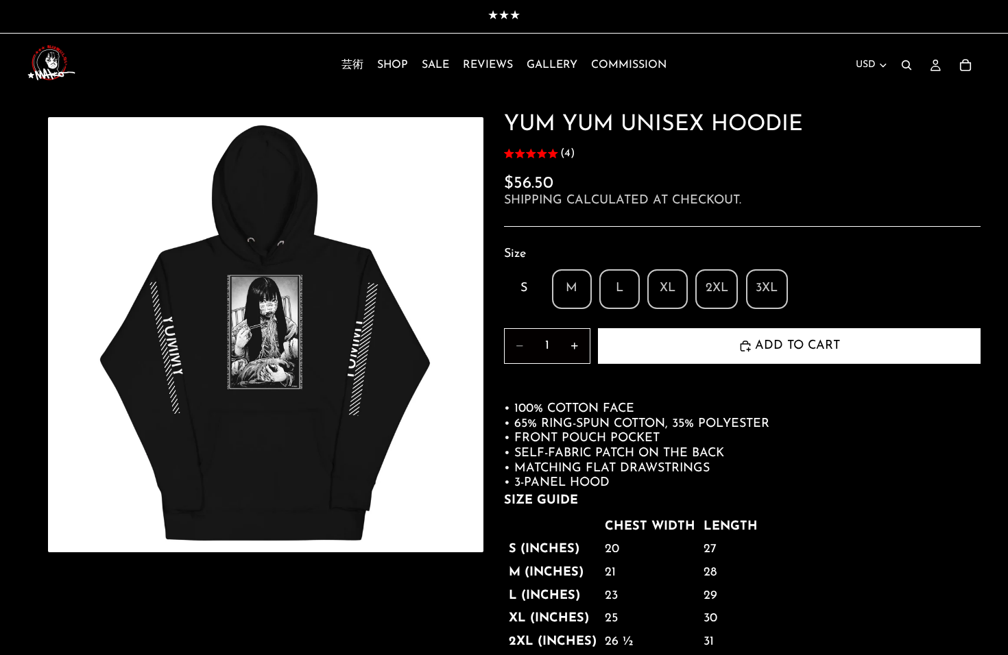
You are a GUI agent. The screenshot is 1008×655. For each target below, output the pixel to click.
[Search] (906, 65)
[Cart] (965, 65)
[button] (539, 155)
